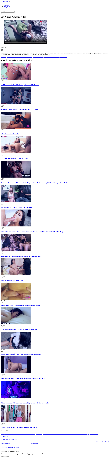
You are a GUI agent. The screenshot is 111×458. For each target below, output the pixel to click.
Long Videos (7, 6)
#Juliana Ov (3, 57)
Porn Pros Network (104, 441)
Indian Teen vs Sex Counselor (10, 134)
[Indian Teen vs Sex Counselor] (16, 128)
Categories (6, 5)
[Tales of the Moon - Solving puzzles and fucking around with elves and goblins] (16, 397)
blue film (8, 439)
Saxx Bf (3, 434)
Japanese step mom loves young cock (12, 280)
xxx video (3, 439)
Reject (7, 456)
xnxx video (14, 439)
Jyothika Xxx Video (74, 434)
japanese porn (89, 441)
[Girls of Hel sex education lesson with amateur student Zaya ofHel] (16, 348)
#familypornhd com (45, 57)
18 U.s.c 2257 (4, 447)
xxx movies (17, 441)
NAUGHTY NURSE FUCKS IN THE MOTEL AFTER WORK (20, 305)
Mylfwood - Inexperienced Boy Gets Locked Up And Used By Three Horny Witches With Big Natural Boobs (34, 183)
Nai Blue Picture (55, 434)
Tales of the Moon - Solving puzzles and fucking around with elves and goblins (25, 403)
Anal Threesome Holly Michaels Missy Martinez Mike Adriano (20, 85)
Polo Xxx (19, 434)
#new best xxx (28, 57)
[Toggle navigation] (9, 1)
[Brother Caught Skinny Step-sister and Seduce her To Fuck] (16, 421)
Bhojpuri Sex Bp (47, 434)
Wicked (97, 441)
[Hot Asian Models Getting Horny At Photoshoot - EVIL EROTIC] (16, 103)
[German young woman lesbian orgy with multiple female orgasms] (16, 250)
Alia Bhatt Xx (39, 434)
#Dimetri (16, 57)
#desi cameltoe (63, 57)
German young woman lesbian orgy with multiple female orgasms (21, 256)
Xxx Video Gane (83, 434)
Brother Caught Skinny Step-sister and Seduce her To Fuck (19, 427)
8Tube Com (14, 434)
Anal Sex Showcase (5, 443)
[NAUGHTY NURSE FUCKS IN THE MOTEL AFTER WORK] (16, 299)
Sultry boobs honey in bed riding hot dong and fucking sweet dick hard (23, 378)
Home (5, 3)
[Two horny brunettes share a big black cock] (16, 152)
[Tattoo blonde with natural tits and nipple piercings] (16, 201)
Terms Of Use (11, 447)
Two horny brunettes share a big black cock (14, 158)
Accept (2, 456)
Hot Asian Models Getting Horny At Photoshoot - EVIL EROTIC (21, 109)
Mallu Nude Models (64, 434)
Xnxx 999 (24, 434)
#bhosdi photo (36, 57)
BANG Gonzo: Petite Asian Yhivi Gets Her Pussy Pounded (19, 329)
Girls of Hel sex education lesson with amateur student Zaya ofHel (21, 354)
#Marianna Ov (10, 57)
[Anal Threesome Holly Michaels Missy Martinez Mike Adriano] (16, 79)
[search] (1, 13)
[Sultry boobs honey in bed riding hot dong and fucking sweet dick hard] (16, 373)
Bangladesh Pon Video (93, 434)
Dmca (17, 447)
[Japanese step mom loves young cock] (16, 275)
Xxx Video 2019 (31, 434)
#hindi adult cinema (55, 57)
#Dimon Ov (22, 57)
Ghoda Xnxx (8, 434)
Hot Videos (6, 8)
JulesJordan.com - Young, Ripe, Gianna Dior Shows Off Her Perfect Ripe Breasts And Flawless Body (32, 232)
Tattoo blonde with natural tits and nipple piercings (16, 207)
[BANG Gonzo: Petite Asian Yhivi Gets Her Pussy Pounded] (16, 324)
